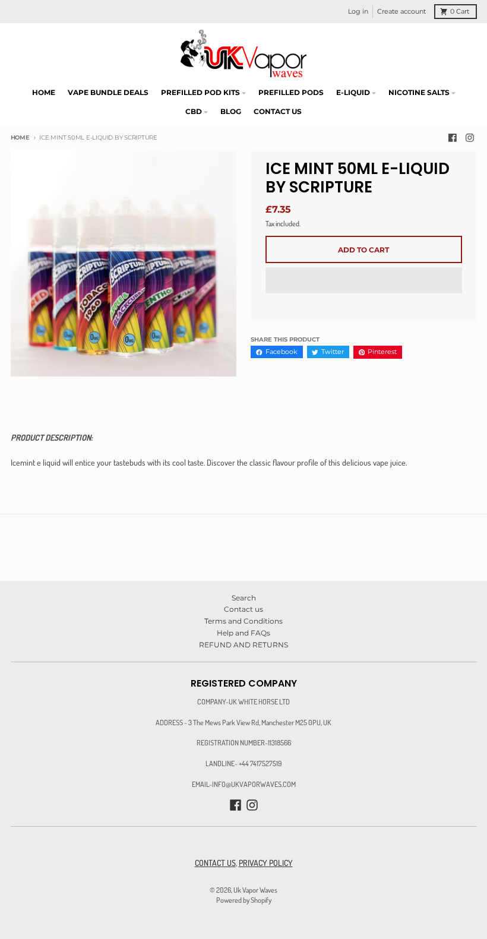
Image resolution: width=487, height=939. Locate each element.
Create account (401, 11)
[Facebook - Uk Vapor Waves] (452, 138)
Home (20, 137)
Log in (358, 11)
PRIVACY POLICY (266, 863)
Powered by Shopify (243, 900)
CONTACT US (215, 863)
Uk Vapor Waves (255, 889)
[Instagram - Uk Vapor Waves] (470, 138)
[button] (363, 281)
